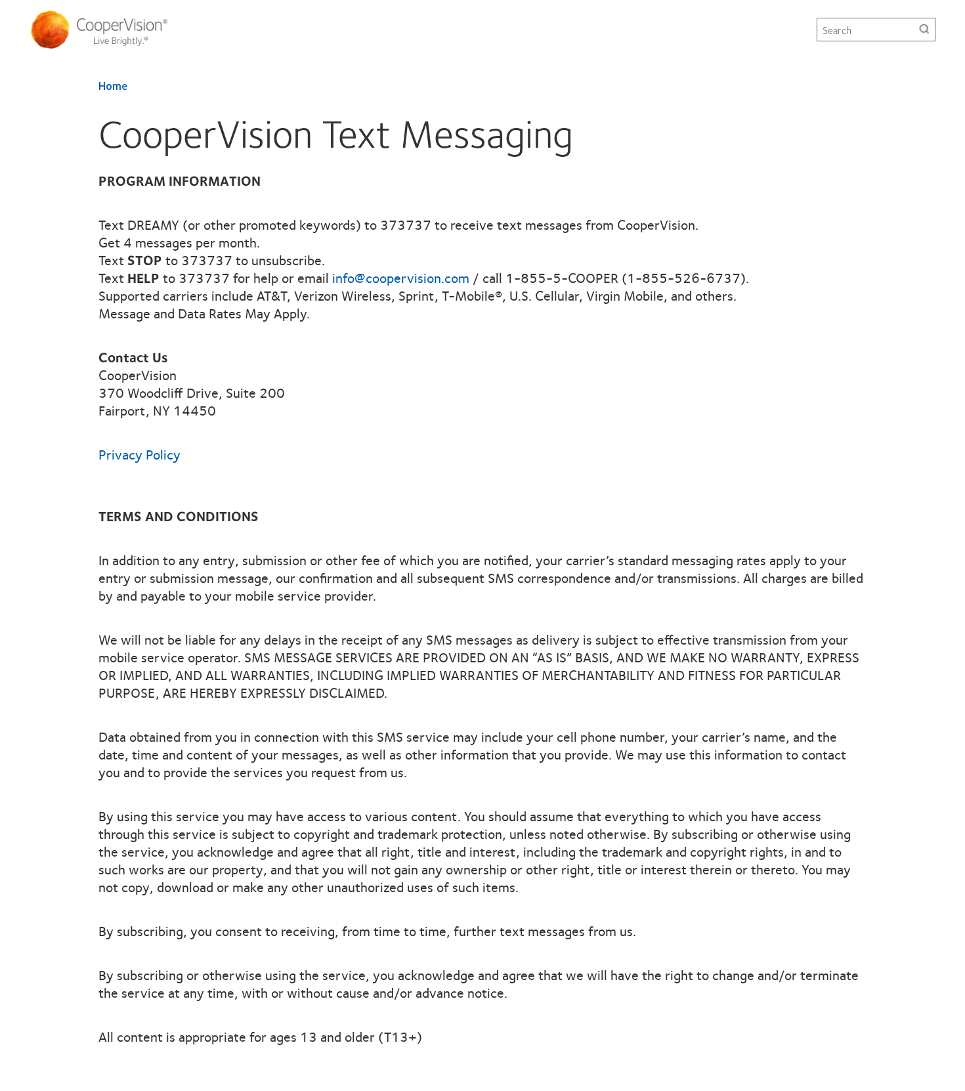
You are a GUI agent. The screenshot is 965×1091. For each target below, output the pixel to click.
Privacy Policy (139, 454)
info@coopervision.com (400, 277)
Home (112, 85)
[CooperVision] (104, 29)
